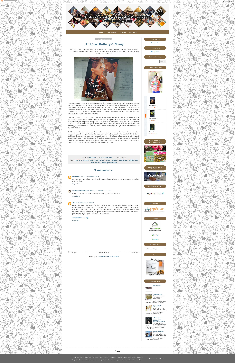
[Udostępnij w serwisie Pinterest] (124, 157)
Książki (123, 32)
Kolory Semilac (155, 43)
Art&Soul (86, 160)
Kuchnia (133, 32)
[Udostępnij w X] (121, 157)
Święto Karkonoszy (153, 105)
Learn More (153, 359)
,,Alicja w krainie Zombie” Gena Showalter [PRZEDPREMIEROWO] (159, 319)
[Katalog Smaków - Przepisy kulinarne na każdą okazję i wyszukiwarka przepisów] (155, 230)
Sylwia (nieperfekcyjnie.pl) (82, 190)
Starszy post (135, 252)
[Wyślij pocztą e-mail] (118, 157)
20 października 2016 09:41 (90, 176)
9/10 (80, 160)
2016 (76, 160)
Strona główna (104, 252)
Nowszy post (72, 252)
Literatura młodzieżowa (119, 160)
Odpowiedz (76, 184)
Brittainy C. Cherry (97, 160)
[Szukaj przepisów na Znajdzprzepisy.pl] (155, 235)
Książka (107, 160)
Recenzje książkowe (109, 163)
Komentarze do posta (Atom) (108, 256)
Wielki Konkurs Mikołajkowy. (157, 306)
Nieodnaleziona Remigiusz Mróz (153, 118)
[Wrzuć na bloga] (119, 157)
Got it (161, 359)
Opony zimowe (155, 51)
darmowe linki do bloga (80, 218)
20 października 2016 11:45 (101, 190)
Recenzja (98, 163)
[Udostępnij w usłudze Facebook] (123, 157)
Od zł (152, 107)
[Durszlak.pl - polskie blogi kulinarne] (155, 239)
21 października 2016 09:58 (85, 203)
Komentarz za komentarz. (156, 286)
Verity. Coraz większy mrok (153, 131)
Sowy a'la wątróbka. (158, 331)
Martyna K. (76, 176)
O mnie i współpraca (107, 32)
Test (73, 203)
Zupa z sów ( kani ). (158, 294)
